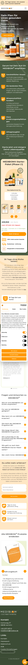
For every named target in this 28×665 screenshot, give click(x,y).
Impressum (5, 641)
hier (25, 289)
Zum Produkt (8, 598)
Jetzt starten (7, 35)
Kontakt (4, 638)
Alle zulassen (14, 350)
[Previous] (3, 571)
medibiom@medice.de (9, 631)
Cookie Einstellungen (9, 649)
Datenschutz (6, 644)
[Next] (25, 571)
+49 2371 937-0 (6, 628)
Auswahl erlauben (14, 354)
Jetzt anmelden (14, 496)
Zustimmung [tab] (5, 309)
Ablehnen (14, 358)
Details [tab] (14, 309)
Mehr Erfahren (14, 234)
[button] (25, 8)
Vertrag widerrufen (7, 651)
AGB (2, 646)
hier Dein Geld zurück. (20, 277)
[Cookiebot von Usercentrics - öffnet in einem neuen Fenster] (20, 305)
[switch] (24, 336)
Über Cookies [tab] (23, 309)
